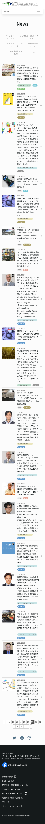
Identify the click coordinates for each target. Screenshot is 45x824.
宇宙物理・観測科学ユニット (29, 37)
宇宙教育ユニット (10, 37)
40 (18, 726)
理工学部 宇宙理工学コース (13, 793)
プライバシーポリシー (11, 806)
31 (36, 722)
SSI (33, 52)
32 (40, 722)
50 (22, 726)
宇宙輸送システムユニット (18, 52)
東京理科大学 (7, 776)
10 (13, 722)
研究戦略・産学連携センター (13, 785)
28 (24, 722)
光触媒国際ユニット (33, 44)
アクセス (5, 802)
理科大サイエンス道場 (11, 798)
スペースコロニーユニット (14, 44)
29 (28, 722)
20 (17, 722)
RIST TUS (6, 781)
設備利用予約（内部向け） (12, 789)
